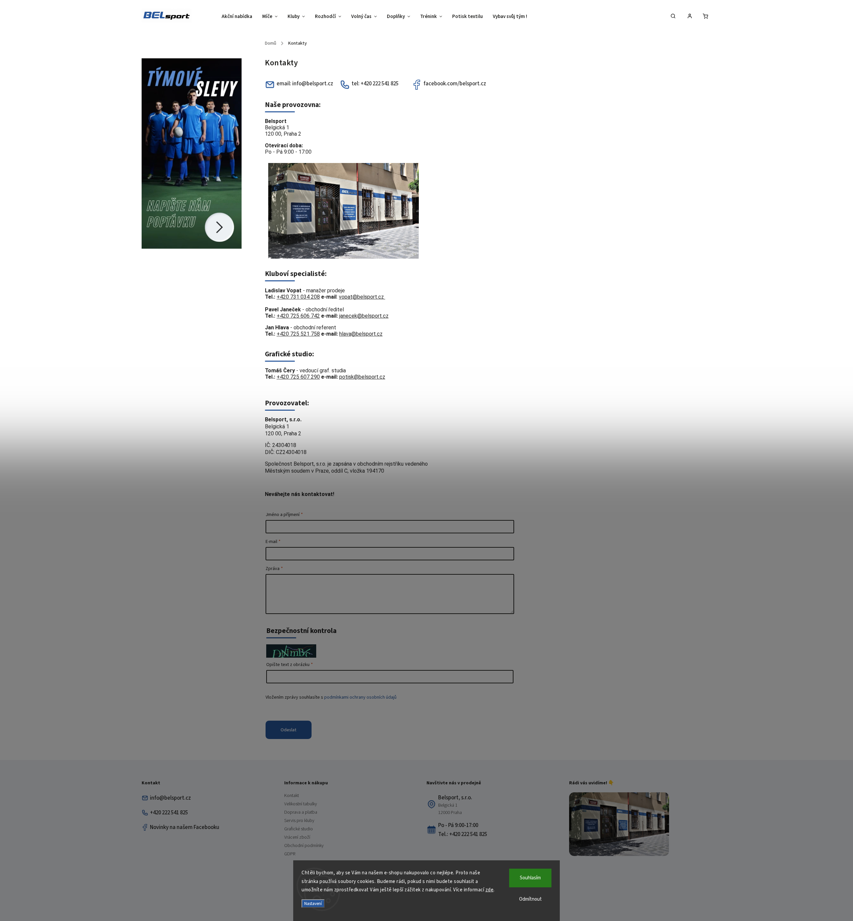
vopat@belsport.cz (362, 297)
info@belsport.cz (170, 798)
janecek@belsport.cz (364, 316)
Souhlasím (530, 877)
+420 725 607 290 (298, 377)
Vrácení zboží (297, 837)
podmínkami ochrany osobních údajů (360, 697)
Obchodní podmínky (304, 845)
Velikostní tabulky (300, 804)
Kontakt (291, 795)
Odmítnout (530, 899)
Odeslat (289, 730)
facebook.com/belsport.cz (455, 84)
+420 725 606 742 (298, 316)
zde (489, 889)
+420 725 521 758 (298, 334)
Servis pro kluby (299, 820)
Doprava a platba (300, 812)
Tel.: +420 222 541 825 (462, 834)
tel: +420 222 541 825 (375, 84)
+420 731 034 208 (298, 297)
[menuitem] (239, 16)
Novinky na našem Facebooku (184, 827)
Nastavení (313, 903)
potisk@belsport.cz (362, 377)
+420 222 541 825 (169, 813)
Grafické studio (298, 829)
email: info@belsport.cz (305, 84)
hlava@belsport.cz (361, 334)
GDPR (289, 854)
